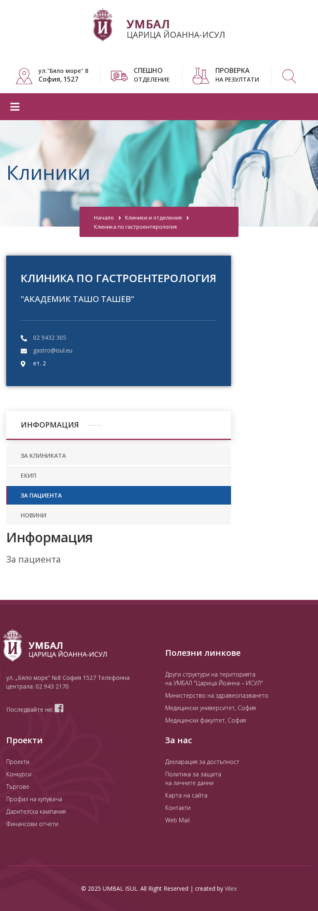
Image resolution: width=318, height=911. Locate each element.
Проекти (17, 762)
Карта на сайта (186, 795)
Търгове (17, 786)
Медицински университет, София (210, 708)
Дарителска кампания (36, 811)
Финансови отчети (32, 824)
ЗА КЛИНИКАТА (43, 455)
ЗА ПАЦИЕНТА (41, 495)
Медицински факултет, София (205, 720)
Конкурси (18, 774)
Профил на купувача (34, 799)
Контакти (177, 808)
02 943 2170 (52, 686)
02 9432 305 (49, 337)
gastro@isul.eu (52, 350)
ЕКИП (28, 475)
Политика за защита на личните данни (193, 778)
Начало (104, 217)
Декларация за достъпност (202, 762)
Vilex (231, 888)
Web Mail (177, 820)
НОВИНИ (33, 515)
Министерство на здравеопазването (216, 695)
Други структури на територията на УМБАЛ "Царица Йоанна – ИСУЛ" (214, 678)
